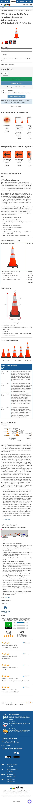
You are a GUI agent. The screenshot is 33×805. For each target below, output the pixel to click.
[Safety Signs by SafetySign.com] (6, 4)
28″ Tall (5, 55)
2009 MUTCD (8, 520)
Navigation (1, 4)
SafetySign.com (4, 10)
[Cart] (31, 4)
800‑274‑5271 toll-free (12, 764)
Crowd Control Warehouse (13, 791)
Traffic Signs (10, 10)
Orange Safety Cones (19, 10)
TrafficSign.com (20, 791)
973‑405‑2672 (21, 87)
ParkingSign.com (27, 791)
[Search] (31, 7)
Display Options (9, 704)
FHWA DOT (7, 597)
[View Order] (12, 5)
